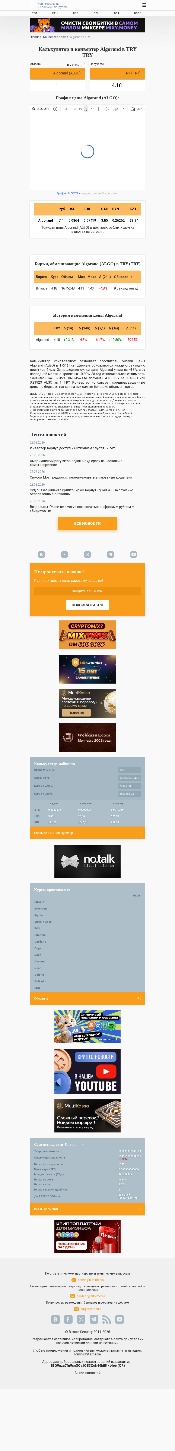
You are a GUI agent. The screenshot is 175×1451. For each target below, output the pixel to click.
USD (72, 209)
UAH (104, 209)
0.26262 (118, 220)
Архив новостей (87, 1373)
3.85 (104, 220)
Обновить (41, 998)
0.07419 (90, 220)
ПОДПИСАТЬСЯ (85, 605)
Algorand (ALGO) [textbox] (67, 73)
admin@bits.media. (87, 1354)
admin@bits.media (91, 1280)
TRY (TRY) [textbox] (132, 73)
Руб (62, 209)
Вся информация (46, 1209)
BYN (115, 209)
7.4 (61, 220)
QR (121, 1366)
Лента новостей (48, 434)
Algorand (45, 220)
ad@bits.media (90, 1309)
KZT (133, 209)
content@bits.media (91, 1296)
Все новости (87, 523)
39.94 (134, 220)
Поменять (73, 64)
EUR (87, 209)
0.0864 (74, 220)
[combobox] (57, 73)
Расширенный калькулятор (53, 833)
